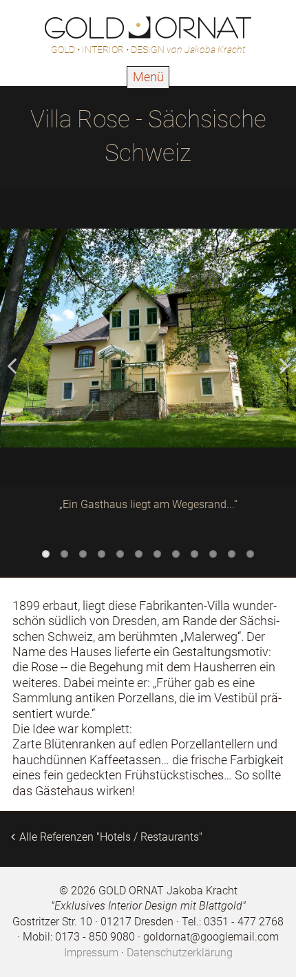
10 (213, 554)
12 (250, 554)
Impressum (91, 952)
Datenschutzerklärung (180, 952)
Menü (148, 78)
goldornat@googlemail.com (211, 936)
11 (231, 554)
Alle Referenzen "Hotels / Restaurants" (110, 836)
